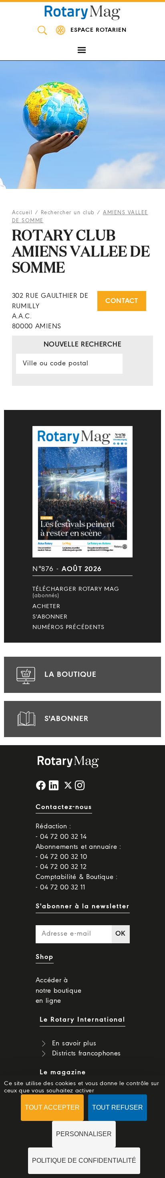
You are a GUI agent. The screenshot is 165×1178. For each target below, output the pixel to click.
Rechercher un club (68, 213)
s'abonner (66, 719)
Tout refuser (117, 1107)
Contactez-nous (64, 807)
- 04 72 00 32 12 (61, 867)
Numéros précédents (68, 627)
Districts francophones (86, 1053)
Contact (121, 301)
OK (120, 934)
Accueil (22, 213)
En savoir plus (74, 1043)
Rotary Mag (82, 12)
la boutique (70, 675)
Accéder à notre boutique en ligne (59, 990)
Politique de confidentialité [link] (84, 1160)
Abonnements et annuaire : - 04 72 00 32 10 (79, 852)
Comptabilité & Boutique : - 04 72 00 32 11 (77, 882)
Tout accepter (52, 1107)
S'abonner (50, 617)
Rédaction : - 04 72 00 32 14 (61, 831)
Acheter (46, 606)
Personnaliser (84, 1134)
